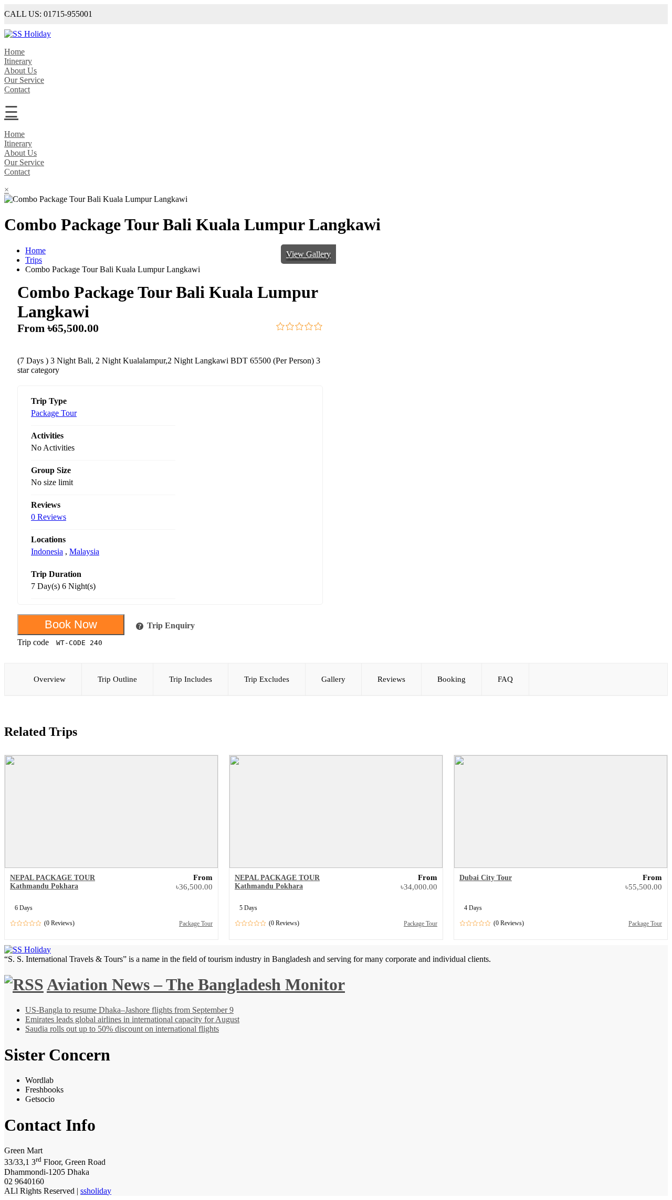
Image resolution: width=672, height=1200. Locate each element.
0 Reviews (48, 516)
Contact (17, 89)
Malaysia (84, 551)
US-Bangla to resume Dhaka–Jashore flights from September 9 (129, 1009)
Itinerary (18, 61)
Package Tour (54, 413)
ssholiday (95, 1190)
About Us (20, 70)
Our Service (24, 80)
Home (14, 51)
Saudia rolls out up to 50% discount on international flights (122, 1028)
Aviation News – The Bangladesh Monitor (196, 984)
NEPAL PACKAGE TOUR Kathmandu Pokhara (52, 882)
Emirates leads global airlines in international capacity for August (132, 1019)
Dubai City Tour (485, 878)
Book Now (71, 624)
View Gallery (308, 254)
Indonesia (47, 551)
